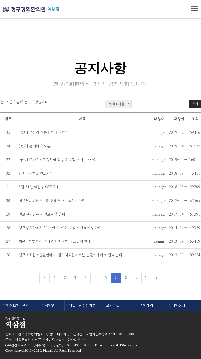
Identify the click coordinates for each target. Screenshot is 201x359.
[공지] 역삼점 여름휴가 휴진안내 (44, 133)
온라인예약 (144, 305)
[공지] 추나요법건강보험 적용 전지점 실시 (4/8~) (57, 160)
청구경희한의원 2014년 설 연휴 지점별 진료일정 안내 (60, 228)
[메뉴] (194, 9)
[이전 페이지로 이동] (44, 278)
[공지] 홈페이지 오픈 (35, 146)
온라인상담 (177, 305)
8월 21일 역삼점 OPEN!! (38, 187)
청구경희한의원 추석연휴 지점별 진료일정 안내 (55, 242)
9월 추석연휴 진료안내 (36, 173)
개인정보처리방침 (16, 305)
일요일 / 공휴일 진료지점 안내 (42, 214)
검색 (195, 104)
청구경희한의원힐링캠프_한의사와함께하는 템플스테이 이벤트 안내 (70, 255)
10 (146, 278)
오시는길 (112, 305)
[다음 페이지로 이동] (157, 278)
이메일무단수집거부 (80, 305)
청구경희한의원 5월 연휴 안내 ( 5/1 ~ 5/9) (52, 201)
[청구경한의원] (24, 10)
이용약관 (48, 305)
